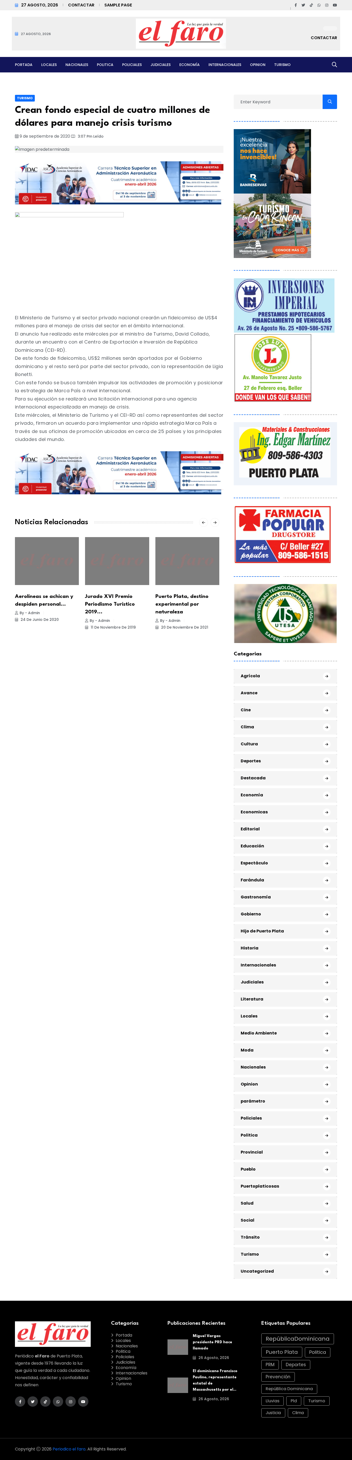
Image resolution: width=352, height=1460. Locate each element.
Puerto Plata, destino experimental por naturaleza (181, 604)
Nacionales (76, 64)
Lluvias (272, 1401)
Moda (247, 1050)
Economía (189, 64)
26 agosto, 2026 (213, 1357)
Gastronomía (256, 897)
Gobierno (251, 914)
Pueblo (248, 1169)
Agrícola (250, 676)
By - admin (30, 612)
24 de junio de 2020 (39, 619)
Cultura (249, 744)
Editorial (250, 829)
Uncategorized (257, 1271)
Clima (247, 727)
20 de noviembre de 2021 (184, 627)
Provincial (252, 1152)
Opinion (257, 64)
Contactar (81, 5)
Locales (49, 64)
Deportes (251, 761)
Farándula (252, 880)
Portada (23, 64)
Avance (249, 693)
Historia (249, 948)
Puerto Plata (282, 1352)
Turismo (282, 64)
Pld (294, 1401)
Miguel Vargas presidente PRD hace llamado (212, 1342)
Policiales (132, 64)
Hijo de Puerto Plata (262, 931)
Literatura (252, 999)
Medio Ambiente (259, 1033)
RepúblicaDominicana (298, 1339)
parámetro (253, 1101)
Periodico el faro (69, 1449)
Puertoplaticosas (260, 1186)
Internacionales (224, 64)
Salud (247, 1203)
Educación (252, 846)
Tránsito (250, 1237)
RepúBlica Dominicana (289, 1389)
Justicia (273, 1413)
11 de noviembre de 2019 (113, 627)
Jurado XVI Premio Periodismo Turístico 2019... (110, 604)
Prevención (278, 1377)
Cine (246, 710)
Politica (105, 64)
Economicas (254, 812)
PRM (270, 1365)
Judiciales (160, 64)
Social (247, 1220)
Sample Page (118, 5)
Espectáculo (254, 863)
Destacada (253, 778)
